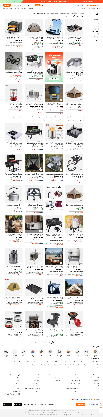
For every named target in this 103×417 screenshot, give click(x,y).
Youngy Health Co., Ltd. (38, 179)
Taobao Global (57, 410)
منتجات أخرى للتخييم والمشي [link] (39, 13)
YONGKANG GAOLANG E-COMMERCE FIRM (34, 242)
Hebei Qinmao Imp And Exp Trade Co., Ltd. (54, 336)
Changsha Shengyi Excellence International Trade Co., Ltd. (74, 335)
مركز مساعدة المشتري (35, 377)
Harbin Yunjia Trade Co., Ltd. (16, 79)
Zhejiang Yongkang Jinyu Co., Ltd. (76, 44)
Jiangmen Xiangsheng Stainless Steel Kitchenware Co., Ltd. (74, 240)
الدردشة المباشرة (36, 380)
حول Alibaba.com (96, 374)
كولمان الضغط (78, 120)
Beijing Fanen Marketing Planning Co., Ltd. (13, 45)
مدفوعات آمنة (77, 377)
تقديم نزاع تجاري (36, 383)
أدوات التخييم (70, 364)
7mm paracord (10, 361)
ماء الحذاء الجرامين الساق (78, 361)
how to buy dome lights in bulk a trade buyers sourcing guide (56, 367)
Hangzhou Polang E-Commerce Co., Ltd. (34, 273)
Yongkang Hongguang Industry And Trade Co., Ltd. (34, 211)
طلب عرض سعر (56, 380)
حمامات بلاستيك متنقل (39, 364)
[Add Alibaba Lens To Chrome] (80, 404)
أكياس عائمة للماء (80, 364)
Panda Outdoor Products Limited (76, 211)
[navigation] (92, 178)
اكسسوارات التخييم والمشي (52, 13)
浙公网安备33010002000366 (74, 414)
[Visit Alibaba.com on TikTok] (5, 394)
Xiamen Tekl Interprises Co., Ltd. (36, 78)
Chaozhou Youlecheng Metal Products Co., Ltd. (74, 149)
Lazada (51, 410)
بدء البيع (18, 380)
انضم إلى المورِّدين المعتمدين (14, 385)
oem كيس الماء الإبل (48, 120)
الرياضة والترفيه (75, 13)
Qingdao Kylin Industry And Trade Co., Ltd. (54, 306)
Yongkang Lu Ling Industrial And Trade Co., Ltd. (74, 274)
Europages (72, 410)
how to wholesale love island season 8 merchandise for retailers (84, 367)
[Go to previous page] (55, 342)
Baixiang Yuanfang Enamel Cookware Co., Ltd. (34, 303)
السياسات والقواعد (76, 391)
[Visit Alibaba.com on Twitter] (13, 394)
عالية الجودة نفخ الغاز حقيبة (92, 364)
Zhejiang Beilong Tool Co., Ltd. (16, 179)
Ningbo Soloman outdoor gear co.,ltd (35, 110)
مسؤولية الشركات (96, 383)
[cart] (24, 5)
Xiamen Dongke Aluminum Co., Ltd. (55, 179)
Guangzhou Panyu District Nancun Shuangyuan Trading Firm (13, 210)
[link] (101, 404)
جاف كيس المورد (67, 361)
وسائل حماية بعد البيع (76, 385)
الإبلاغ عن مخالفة (36, 391)
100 (35, 342)
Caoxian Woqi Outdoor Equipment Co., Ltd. (13, 303)
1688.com (37, 410)
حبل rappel (58, 120)
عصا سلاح (19, 361)
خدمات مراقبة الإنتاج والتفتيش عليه (73, 388)
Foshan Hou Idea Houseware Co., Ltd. (34, 147)
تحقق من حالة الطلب (15, 383)
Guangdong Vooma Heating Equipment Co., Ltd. (54, 274)
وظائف (98, 385)
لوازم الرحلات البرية (61, 364)
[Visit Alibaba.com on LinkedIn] (16, 394)
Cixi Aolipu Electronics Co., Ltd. (15, 109)
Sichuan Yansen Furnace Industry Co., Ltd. (54, 112)
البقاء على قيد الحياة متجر (29, 361)
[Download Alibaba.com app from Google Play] (7, 404)
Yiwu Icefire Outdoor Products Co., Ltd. (14, 273)
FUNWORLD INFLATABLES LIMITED (75, 303)
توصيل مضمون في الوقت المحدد (73, 383)
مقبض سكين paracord (68, 120)
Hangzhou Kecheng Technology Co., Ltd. (74, 109)
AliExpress (31, 410)
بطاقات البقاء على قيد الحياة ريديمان (53, 361)
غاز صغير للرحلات (28, 364)
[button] (42, 5)
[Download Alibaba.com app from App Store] (18, 404)
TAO (62, 410)
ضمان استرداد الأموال (75, 380)
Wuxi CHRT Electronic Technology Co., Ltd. (54, 243)
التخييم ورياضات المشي (65, 13)
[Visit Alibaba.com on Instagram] (11, 394)
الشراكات (18, 388)
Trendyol (66, 410)
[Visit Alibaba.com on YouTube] (8, 394)
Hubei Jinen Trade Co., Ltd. (77, 180)
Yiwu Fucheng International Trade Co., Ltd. (34, 47)
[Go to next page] (32, 342)
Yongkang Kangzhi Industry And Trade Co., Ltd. (54, 149)
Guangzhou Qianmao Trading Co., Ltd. (75, 78)
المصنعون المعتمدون (56, 377)
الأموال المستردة (36, 385)
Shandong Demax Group (57, 46)
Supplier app (51, 404)
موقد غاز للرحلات (50, 364)
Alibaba (82, 13)
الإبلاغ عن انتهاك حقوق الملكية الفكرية (32, 388)
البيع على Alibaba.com (15, 377)
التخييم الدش (40, 361)
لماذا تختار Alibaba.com (95, 377)
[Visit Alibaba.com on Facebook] (19, 394)
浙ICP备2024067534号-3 (87, 414)
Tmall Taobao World (44, 410)
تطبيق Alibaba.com (27, 404)
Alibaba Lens (95, 404)
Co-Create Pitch (96, 380)
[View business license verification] (64, 415)
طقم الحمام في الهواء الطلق (92, 361)
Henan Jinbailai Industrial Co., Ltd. (15, 240)
